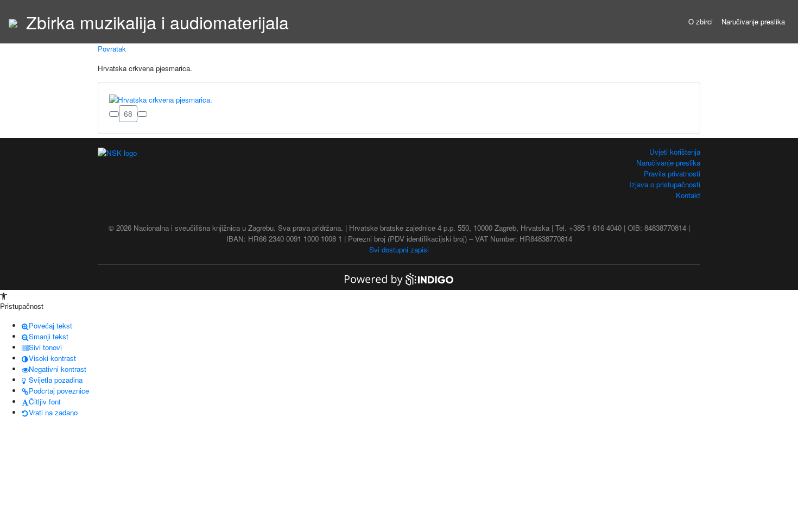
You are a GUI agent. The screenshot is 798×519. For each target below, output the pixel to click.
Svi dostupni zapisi (399, 249)
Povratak (112, 48)
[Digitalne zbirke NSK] (13, 22)
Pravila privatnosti (672, 173)
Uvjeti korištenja (674, 152)
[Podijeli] (142, 114)
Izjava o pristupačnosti (664, 184)
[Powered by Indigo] (399, 278)
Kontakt (688, 195)
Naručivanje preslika (753, 21)
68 (128, 113)
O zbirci (700, 21)
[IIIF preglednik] (114, 114)
